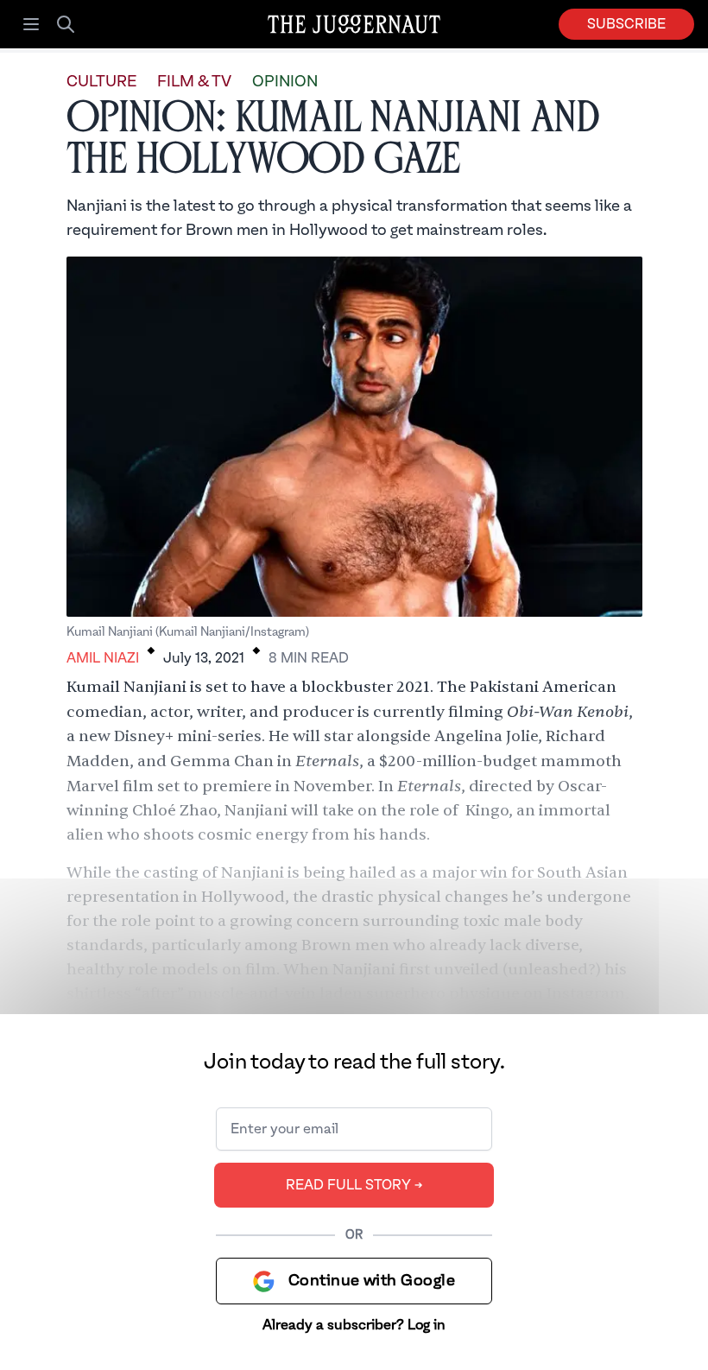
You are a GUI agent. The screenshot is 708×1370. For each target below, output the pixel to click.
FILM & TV (194, 82)
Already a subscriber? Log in (354, 1325)
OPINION (285, 82)
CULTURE (101, 82)
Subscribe (626, 24)
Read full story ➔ (354, 1185)
